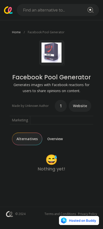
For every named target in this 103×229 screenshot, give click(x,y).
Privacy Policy (87, 214)
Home (16, 32)
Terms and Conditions (60, 214)
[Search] (90, 10)
